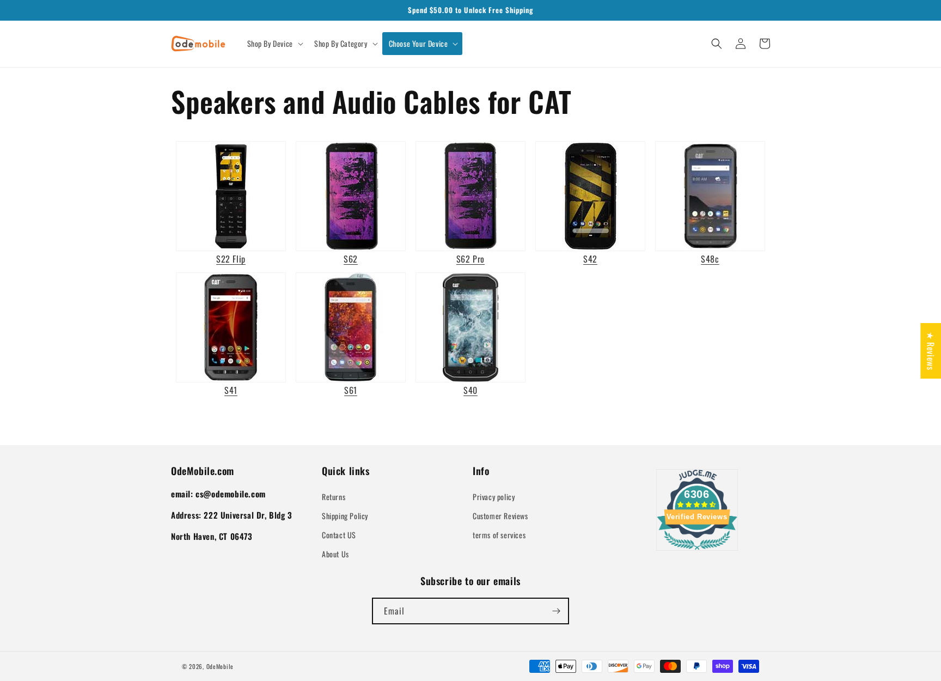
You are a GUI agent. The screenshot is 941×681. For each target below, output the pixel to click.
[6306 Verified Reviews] (697, 551)
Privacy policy (494, 496)
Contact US (339, 534)
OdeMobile (220, 666)
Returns (333, 496)
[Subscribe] (556, 611)
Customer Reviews (500, 515)
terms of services (499, 534)
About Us (335, 554)
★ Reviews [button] (930, 351)
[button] (274, 43)
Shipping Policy (345, 515)
